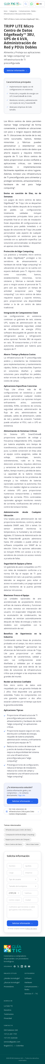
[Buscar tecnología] (25, 4)
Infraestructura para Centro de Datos (18, 830)
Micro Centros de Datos (14, 844)
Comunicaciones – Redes (27, 11)
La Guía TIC (8, 1006)
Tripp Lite (21, 795)
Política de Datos (31, 929)
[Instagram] (25, 966)
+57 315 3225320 (10, 1038)
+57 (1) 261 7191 (10, 1034)
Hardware (28, 982)
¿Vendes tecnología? (12, 978)
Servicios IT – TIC (31, 993)
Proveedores (9, 986)
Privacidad (8, 1018)
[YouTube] (29, 966)
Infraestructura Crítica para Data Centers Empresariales (17, 14)
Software (28, 978)
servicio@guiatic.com (12, 1042)
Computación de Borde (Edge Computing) (20, 835)
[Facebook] (15, 966)
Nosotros (7, 1010)
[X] (18, 966)
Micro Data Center (32, 844)
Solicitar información (17, 70)
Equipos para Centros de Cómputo (18, 839)
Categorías (13, 11)
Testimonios (9, 1014)
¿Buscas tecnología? (12, 982)
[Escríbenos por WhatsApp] (31, 4)
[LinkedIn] (22, 966)
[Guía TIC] (12, 4)
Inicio (5, 11)
